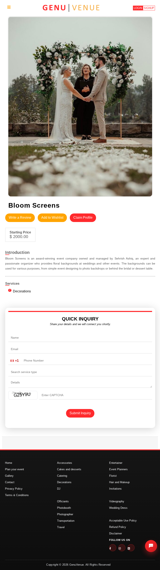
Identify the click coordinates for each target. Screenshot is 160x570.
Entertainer (115, 462)
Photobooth (64, 507)
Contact (9, 482)
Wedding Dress (118, 507)
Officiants (63, 501)
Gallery (9, 475)
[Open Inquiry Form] (151, 546)
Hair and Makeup (119, 482)
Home (8, 462)
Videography (116, 501)
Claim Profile (82, 217)
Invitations (115, 488)
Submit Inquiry (80, 413)
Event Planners (118, 469)
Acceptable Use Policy (123, 520)
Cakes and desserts (69, 469)
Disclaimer (115, 533)
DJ (58, 488)
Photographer (65, 514)
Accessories (64, 462)
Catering (62, 475)
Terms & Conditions (17, 495)
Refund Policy (117, 527)
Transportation (65, 520)
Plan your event (14, 469)
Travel (61, 527)
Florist (113, 475)
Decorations (22, 291)
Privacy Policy (13, 488)
